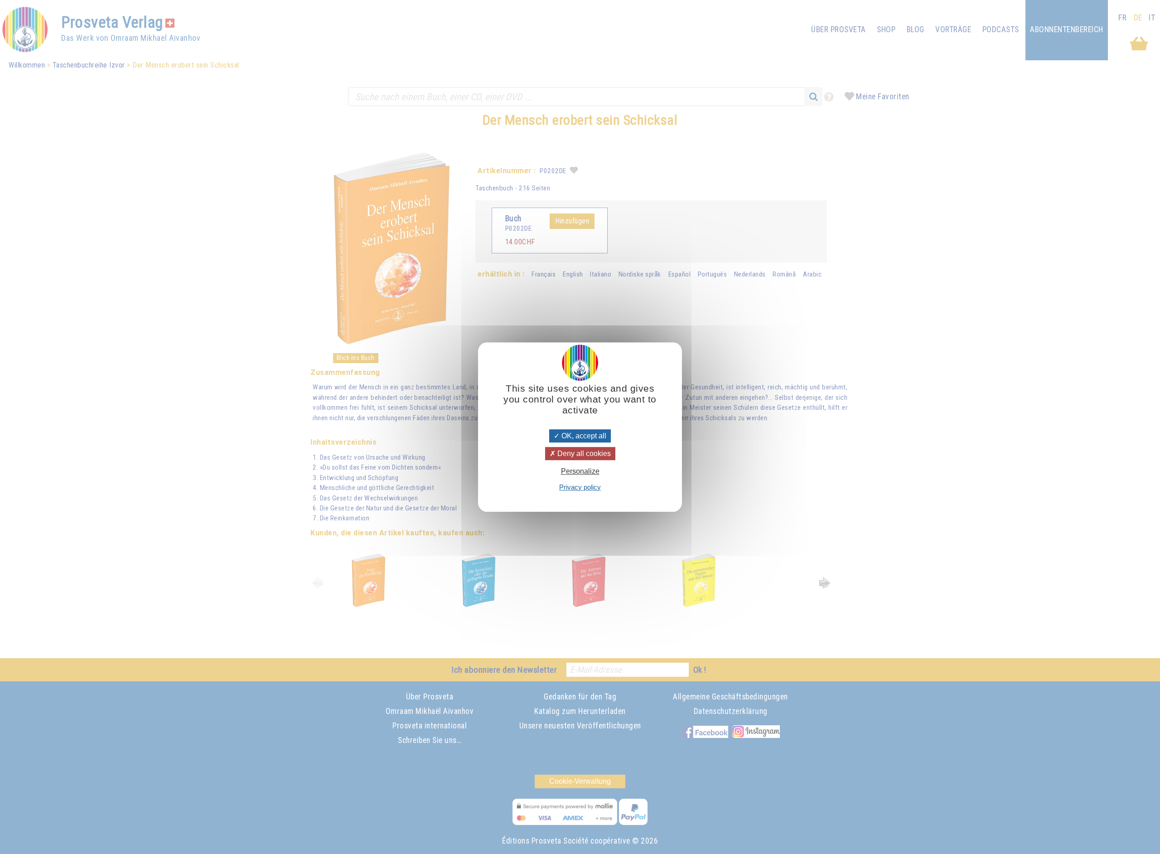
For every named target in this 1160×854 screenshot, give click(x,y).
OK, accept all (583, 436)
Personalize (580, 472)
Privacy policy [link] (580, 487)
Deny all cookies (583, 453)
